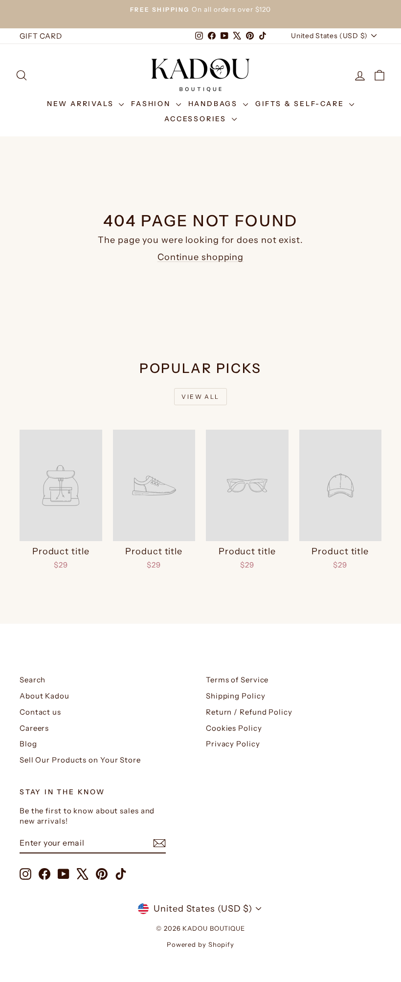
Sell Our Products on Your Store (80, 759)
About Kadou (44, 695)
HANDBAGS (214, 103)
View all (200, 396)
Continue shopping (200, 257)
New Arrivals (81, 103)
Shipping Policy (236, 695)
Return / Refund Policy (249, 712)
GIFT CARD (41, 36)
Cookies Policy (234, 728)
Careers (34, 728)
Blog (28, 743)
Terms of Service (237, 679)
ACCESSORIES (196, 118)
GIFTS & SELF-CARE (301, 103)
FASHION (152, 103)
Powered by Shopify (200, 944)
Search (32, 679)
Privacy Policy (233, 743)
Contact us (40, 712)
